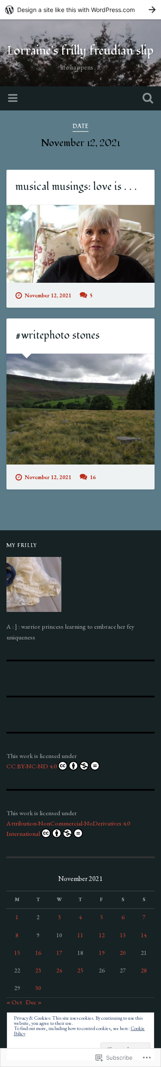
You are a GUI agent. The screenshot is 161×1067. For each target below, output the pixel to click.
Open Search (146, 99)
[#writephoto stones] (80, 409)
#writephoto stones (57, 335)
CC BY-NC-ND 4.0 (31, 766)
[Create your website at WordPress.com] (80, 9)
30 (38, 988)
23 (38, 970)
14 (144, 935)
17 (59, 953)
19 (102, 953)
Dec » (34, 1002)
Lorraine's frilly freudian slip (80, 51)
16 (93, 477)
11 (80, 935)
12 (102, 935)
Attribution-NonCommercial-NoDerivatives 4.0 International (68, 828)
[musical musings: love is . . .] (80, 244)
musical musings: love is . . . (76, 187)
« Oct (14, 1002)
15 (17, 953)
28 (144, 970)
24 (59, 970)
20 (123, 953)
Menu (13, 98)
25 (80, 970)
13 (123, 935)
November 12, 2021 (47, 295)
